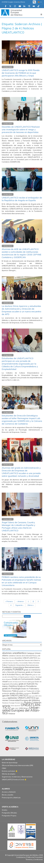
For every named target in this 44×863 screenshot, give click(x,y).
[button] (39, 2)
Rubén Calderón (32, 702)
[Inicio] (11, 12)
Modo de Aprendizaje (9, 763)
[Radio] (34, 6)
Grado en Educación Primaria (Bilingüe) (21, 682)
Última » (30, 605)
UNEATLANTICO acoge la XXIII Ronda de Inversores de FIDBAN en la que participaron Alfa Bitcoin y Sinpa (21, 73)
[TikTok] (38, 6)
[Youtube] (20, 6)
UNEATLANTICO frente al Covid (13, 779)
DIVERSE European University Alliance (13, 2)
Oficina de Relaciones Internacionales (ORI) (17, 765)
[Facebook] (5, 6)
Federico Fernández (33, 663)
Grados (4, 810)
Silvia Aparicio (15, 705)
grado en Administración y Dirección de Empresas (21, 671)
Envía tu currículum (8, 771)
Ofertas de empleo (8, 774)
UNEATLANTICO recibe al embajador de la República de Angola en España (22, 199)
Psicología (12, 703)
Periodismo (5, 703)
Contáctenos (20, 857)
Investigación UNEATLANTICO (21, 694)
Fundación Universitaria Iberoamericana (23, 665)
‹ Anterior (20, 601)
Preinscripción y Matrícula (11, 798)
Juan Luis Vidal (33, 696)
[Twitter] (10, 6)
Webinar (11, 713)
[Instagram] (15, 6)
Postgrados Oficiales (9, 813)
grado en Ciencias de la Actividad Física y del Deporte (21, 673)
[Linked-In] (24, 6)
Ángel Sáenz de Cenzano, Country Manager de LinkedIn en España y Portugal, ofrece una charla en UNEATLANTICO (18, 526)
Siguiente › (19, 605)
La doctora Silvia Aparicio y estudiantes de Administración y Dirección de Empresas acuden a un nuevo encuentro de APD (21, 310)
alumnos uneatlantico (14, 653)
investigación (27, 693)
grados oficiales (16, 693)
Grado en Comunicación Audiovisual (21, 680)
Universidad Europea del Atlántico (21, 710)
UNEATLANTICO (21, 706)
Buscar (27, 616)
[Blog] (29, 6)
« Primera (9, 601)
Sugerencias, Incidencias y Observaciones (17, 777)
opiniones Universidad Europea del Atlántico (21, 699)
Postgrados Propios (9, 816)
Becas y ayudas (7, 795)
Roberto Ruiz (19, 703)
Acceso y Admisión (9, 792)
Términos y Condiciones (34, 859)
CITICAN (11, 658)
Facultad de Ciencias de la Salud (27, 660)
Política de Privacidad (34, 857)
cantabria (11, 656)
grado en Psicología (11, 688)
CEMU (4, 768)
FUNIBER (18, 669)
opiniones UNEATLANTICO (21, 697)
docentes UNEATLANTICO (25, 658)
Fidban (4, 665)
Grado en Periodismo (27, 686)
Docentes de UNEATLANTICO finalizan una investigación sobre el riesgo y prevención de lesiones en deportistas (21, 129)
